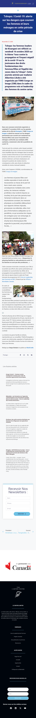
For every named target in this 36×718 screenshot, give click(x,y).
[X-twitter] (20, 708)
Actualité (18, 659)
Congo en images (11, 171)
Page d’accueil (18, 656)
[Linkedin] (15, 708)
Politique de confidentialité (18, 669)
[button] (18, 10)
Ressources (18, 643)
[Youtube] (25, 708)
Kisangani (18, 131)
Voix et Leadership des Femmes (18, 633)
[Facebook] (11, 708)
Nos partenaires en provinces (18, 639)
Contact (18, 666)
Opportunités (18, 663)
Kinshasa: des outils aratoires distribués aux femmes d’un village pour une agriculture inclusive (18, 421)
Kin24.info (30, 347)
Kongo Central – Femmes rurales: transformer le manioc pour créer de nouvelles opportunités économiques (16, 376)
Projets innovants (18, 636)
